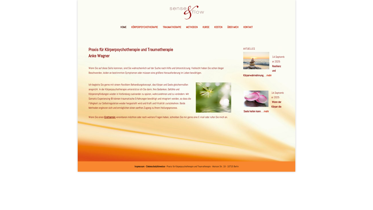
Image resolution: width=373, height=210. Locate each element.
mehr (269, 75)
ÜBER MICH (233, 27)
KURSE (206, 27)
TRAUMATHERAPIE (172, 27)
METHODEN (192, 27)
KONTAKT (248, 27)
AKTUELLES (249, 48)
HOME (123, 27)
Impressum (140, 166)
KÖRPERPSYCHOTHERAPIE (144, 27)
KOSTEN (218, 27)
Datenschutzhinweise (155, 166)
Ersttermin (110, 117)
